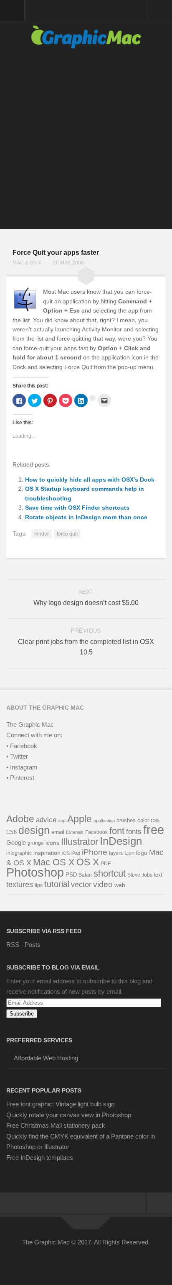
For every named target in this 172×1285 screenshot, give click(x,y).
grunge (36, 843)
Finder (41, 534)
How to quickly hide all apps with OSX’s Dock (89, 479)
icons (52, 842)
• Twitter (17, 756)
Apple (79, 818)
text (158, 875)
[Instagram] (108, 1261)
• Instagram (22, 767)
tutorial (56, 884)
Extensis (74, 832)
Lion (129, 853)
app (62, 820)
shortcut (110, 873)
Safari (85, 874)
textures (19, 884)
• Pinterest (20, 777)
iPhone (94, 852)
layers (116, 853)
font (116, 831)
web (119, 885)
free (153, 829)
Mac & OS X (27, 263)
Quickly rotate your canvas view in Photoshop (68, 1114)
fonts (134, 832)
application (104, 820)
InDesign (121, 841)
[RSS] (123, 1261)
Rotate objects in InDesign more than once (86, 517)
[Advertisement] (86, 143)
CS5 (155, 820)
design (34, 830)
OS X (87, 862)
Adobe (20, 818)
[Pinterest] (78, 1261)
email (57, 832)
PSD (71, 875)
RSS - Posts (23, 944)
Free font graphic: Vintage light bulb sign (60, 1104)
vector (81, 884)
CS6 (11, 832)
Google (16, 842)
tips (39, 885)
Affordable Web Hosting (46, 1058)
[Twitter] (63, 1261)
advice (46, 820)
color (143, 820)
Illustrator (79, 841)
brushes (126, 820)
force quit (67, 534)
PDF (106, 864)
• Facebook (21, 745)
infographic (19, 853)
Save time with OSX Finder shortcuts (77, 507)
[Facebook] (48, 1261)
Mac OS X (54, 862)
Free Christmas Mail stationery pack (55, 1125)
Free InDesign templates (39, 1157)
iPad (75, 853)
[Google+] (93, 1261)
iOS (66, 853)
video (103, 884)
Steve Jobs (139, 875)
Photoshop (35, 872)
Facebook (96, 832)
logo (141, 853)
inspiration (47, 852)
